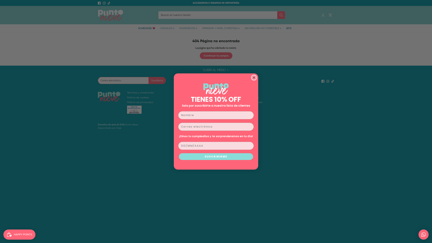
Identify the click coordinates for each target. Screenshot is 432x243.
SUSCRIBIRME (216, 156)
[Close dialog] (253, 77)
